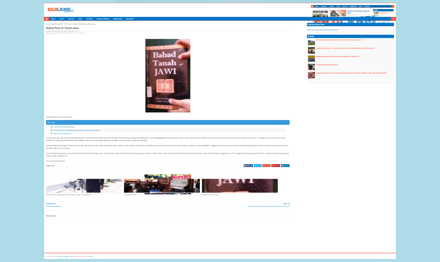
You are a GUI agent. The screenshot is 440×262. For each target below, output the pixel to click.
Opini (80, 19)
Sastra (71, 19)
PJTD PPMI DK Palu (130, 195)
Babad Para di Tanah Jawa (62, 133)
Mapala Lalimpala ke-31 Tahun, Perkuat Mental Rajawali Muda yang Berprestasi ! (345, 48)
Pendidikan (117, 19)
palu (70, 24)
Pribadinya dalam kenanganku (327, 65)
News (53, 19)
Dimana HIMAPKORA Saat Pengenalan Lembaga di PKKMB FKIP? (337, 56)
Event (61, 19)
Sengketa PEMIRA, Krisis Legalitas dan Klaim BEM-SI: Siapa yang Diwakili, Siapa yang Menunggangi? (351, 73)
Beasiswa (130, 19)
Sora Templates (57, 256)
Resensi (89, 19)
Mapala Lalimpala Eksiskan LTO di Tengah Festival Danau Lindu (338, 40)
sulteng (75, 24)
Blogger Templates (69, 256)
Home (48, 24)
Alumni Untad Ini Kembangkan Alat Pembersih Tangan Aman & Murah (76, 130)
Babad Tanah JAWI (57, 24)
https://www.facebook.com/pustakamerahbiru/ (323, 30)
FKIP (65, 24)
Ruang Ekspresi (103, 19)
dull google (89, 256)
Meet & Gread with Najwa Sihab (64, 127)
